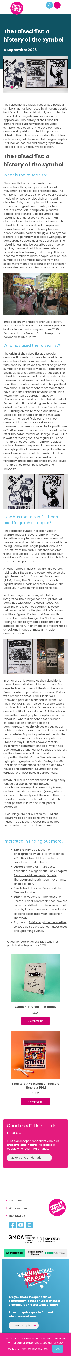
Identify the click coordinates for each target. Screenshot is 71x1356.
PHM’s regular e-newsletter (47, 922)
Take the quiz (21, 1325)
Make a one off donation (26, 1158)
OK (58, 1349)
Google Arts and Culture (30, 862)
